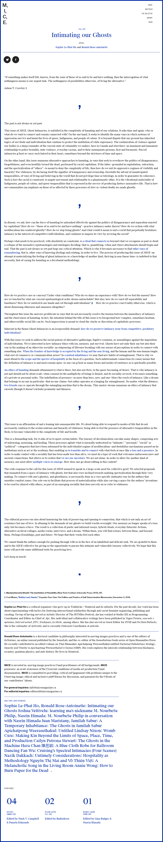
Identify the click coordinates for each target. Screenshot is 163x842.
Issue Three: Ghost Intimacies (15, 701)
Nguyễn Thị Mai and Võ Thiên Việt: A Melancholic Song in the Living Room (51, 763)
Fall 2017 (81, 29)
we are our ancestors (73, 458)
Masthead (148, 9)
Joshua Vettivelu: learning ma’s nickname (56, 710)
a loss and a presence (142, 450)
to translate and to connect (83, 450)
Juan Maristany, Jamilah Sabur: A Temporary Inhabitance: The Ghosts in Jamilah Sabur (53, 723)
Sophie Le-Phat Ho (66, 47)
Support (149, 18)
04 (12, 801)
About (150, 5)
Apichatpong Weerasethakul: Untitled (39, 730)
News (150, 22)
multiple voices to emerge (48, 462)
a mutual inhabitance (76, 355)
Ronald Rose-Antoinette (95, 47)
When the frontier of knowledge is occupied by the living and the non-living (66, 351)
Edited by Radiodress (57, 818)
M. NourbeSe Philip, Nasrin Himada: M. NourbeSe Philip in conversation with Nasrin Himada (61, 715)
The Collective (147, 14)
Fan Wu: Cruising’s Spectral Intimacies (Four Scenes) (68, 750)
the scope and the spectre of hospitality (43, 359)
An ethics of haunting (16, 370)
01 (87, 801)
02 (49, 801)
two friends (10, 385)
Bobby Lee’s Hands (28, 597)
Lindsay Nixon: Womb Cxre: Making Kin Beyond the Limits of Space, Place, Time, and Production (59, 735)
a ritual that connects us (96, 241)
